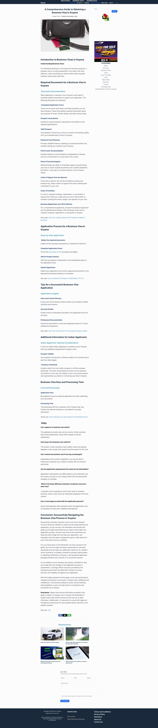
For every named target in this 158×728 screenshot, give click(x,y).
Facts (106, 73)
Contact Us (98, 722)
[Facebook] (60, 615)
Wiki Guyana (65, 1)
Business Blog (92, 1)
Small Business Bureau (76, 719)
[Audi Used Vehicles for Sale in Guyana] (52, 633)
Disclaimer (98, 717)
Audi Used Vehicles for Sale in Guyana (50, 642)
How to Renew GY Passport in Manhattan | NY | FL (66, 278)
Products (106, 82)
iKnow (43, 3)
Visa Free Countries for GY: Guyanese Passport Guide (67, 331)
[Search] (116, 2)
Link (49, 610)
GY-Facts (79, 2)
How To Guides (95, 2)
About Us (97, 719)
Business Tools (78, 1)
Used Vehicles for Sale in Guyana (106, 89)
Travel (75, 16)
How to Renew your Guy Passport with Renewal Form (68, 417)
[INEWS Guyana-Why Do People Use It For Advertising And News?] (52, 653)
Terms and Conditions (102, 712)
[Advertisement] (105, 30)
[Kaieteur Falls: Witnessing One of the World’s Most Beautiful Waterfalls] (77, 633)
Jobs (105, 77)
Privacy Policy (99, 714)
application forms (55, 252)
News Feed (104, 2)
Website (88, 678)
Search (95, 9)
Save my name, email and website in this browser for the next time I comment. (77, 696)
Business (72, 2)
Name (62, 678)
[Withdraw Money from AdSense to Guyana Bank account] (77, 653)
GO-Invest (71, 716)
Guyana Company (70, 16)
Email (75, 678)
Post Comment (65, 701)
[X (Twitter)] (65, 615)
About (111, 2)
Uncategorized (106, 87)
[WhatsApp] (69, 615)
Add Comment (64, 683)
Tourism (86, 2)
